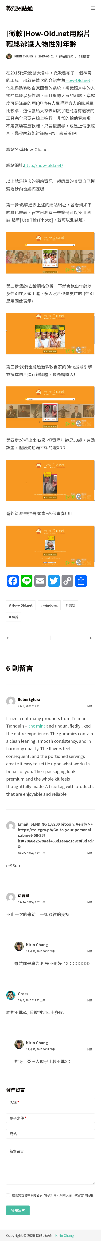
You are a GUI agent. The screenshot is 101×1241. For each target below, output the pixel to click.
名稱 (14, 1102)
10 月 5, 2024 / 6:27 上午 (31, 853)
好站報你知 (66, 56)
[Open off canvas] (93, 8)
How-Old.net (77, 80)
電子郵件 (18, 1118)
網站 (13, 1133)
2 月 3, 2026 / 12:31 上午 (31, 706)
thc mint (36, 726)
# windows (49, 605)
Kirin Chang (37, 944)
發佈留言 (18, 1210)
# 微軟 (70, 605)
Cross (23, 993)
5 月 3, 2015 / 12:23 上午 (31, 1000)
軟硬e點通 (19, 8)
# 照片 (13, 617)
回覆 (90, 706)
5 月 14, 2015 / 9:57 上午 (31, 902)
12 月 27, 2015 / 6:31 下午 (40, 1049)
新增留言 (17, 1151)
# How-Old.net (21, 605)
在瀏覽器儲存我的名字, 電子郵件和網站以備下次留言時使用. (53, 1195)
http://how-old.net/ (43, 165)
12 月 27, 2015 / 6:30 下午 (40, 951)
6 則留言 (84, 56)
